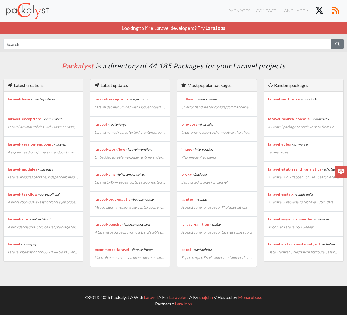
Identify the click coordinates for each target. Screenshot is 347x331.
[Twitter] (319, 11)
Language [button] (293, 10)
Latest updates (114, 85)
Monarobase (250, 297)
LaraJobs (183, 303)
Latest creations (28, 85)
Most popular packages (209, 85)
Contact (266, 10)
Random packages (290, 85)
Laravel (151, 297)
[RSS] (335, 11)
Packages (239, 10)
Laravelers (178, 297)
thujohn (206, 297)
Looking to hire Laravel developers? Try (173, 28)
